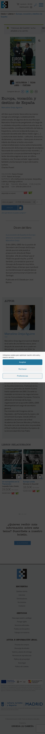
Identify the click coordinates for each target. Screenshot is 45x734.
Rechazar (22, 369)
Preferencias (22, 376)
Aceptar (22, 362)
